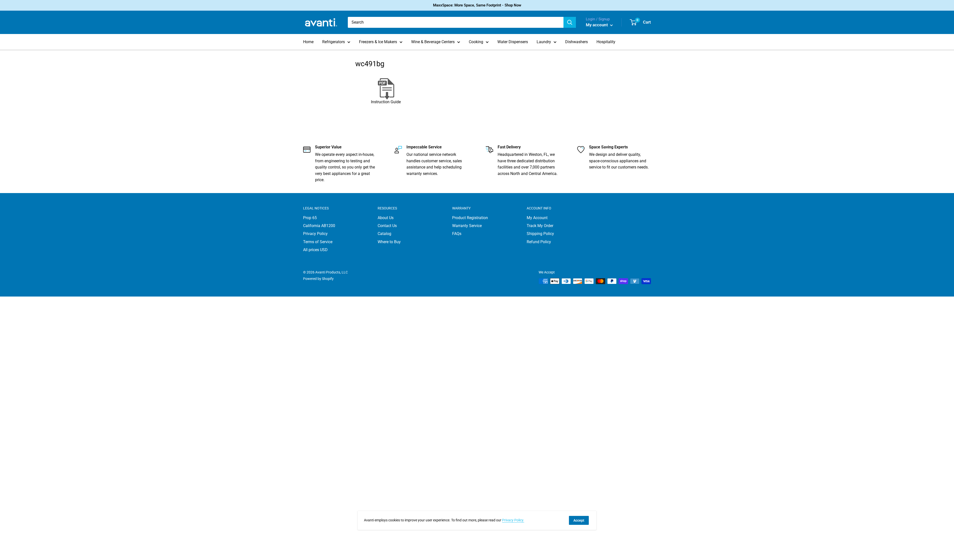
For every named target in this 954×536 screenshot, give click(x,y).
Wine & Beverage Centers (433, 41)
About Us (386, 217)
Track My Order (540, 225)
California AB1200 (319, 225)
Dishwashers (576, 41)
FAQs (456, 233)
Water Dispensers (512, 41)
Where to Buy (389, 241)
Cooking (476, 41)
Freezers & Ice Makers (378, 41)
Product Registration (470, 217)
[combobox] (455, 22)
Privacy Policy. (513, 520)
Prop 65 (310, 217)
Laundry (544, 41)
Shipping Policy (540, 233)
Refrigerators (333, 41)
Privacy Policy (315, 233)
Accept (578, 520)
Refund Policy (539, 241)
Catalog (384, 233)
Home (308, 41)
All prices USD (315, 249)
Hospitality (605, 41)
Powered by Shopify (318, 279)
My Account (537, 217)
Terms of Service (317, 241)
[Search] (569, 22)
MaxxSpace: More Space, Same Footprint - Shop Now (477, 5)
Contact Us (387, 225)
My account (597, 24)
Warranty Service (467, 225)
